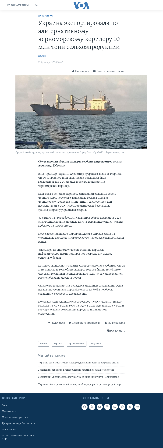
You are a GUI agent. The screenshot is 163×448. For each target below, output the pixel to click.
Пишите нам (9, 411)
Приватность (9, 429)
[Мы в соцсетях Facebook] (85, 407)
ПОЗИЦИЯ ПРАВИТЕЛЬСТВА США (18, 438)
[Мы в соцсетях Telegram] (137, 407)
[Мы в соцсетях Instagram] (107, 407)
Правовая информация (15, 417)
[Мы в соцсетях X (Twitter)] (92, 407)
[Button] (80, 71)
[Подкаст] (122, 407)
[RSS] (115, 407)
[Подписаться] (130, 407)
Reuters (42, 56)
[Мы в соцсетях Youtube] (100, 407)
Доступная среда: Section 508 (18, 423)
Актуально (45, 15)
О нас (5, 405)
